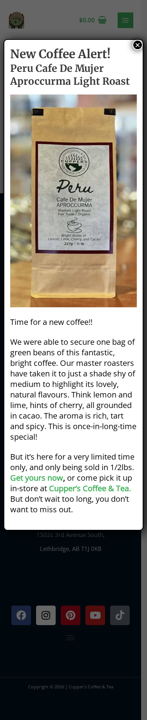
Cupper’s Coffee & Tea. (90, 488)
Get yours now (36, 477)
